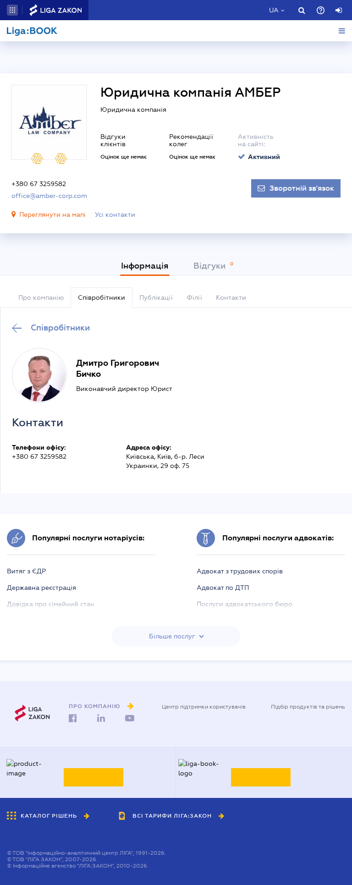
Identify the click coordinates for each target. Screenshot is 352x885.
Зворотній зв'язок (302, 188)
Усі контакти (115, 214)
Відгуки (210, 265)
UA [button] (274, 10)
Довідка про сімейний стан (50, 604)
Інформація (145, 265)
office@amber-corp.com (49, 195)
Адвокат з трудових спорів (240, 571)
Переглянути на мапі (52, 214)
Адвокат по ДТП (223, 587)
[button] (12, 10)
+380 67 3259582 (38, 183)
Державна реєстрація (41, 587)
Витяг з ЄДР (26, 571)
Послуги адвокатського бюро (244, 604)
